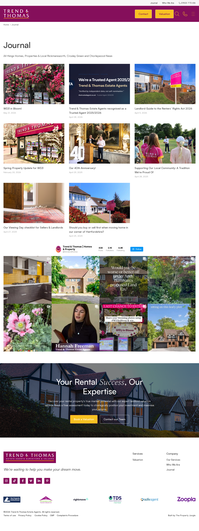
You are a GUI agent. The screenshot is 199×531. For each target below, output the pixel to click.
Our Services (173, 459)
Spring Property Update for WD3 (23, 168)
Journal (153, 3)
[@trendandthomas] (58, 249)
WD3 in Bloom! (12, 108)
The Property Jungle (186, 515)
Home (6, 24)
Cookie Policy (41, 515)
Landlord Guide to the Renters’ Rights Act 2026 (163, 108)
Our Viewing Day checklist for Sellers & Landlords (33, 227)
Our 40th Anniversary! (82, 168)
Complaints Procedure (67, 515)
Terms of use (9, 515)
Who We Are (168, 3)
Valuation (138, 459)
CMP (52, 515)
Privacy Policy (25, 515)
